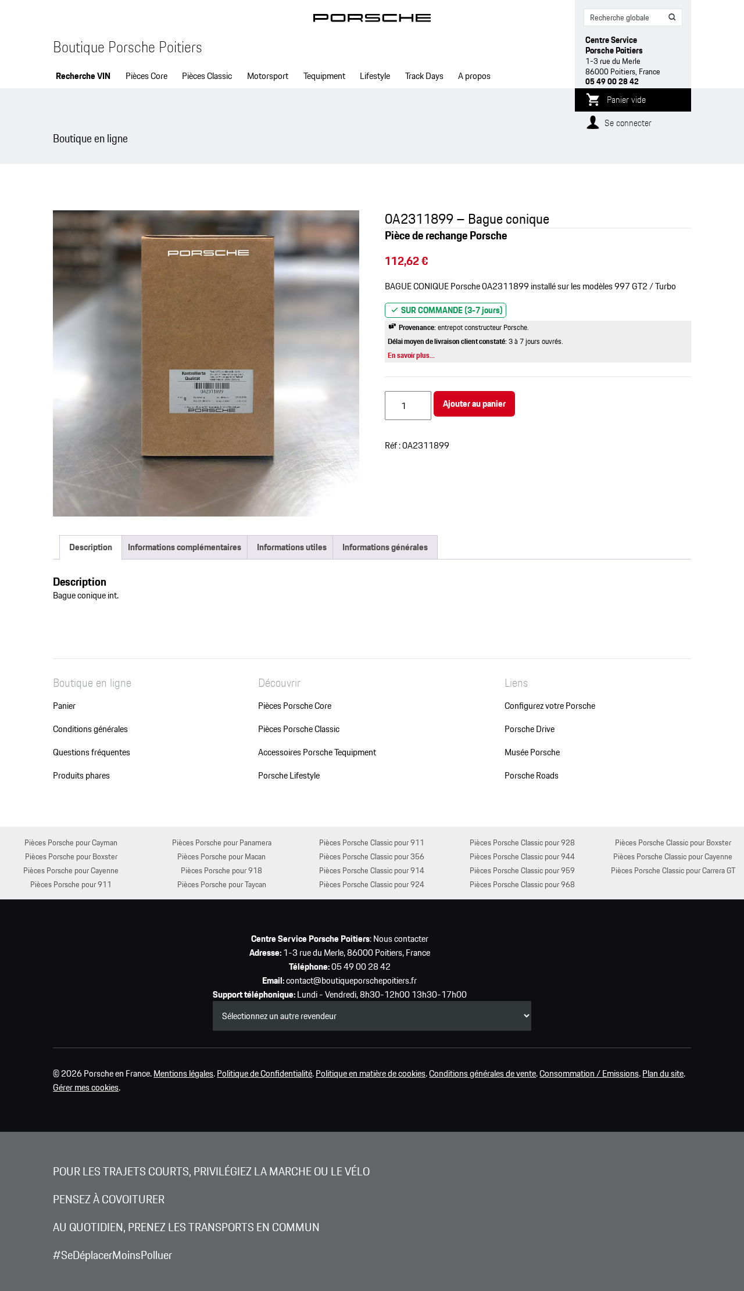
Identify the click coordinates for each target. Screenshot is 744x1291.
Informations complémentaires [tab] (184, 547)
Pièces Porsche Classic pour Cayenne (672, 856)
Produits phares (81, 776)
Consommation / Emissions (589, 1074)
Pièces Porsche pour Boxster (71, 856)
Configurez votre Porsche (550, 706)
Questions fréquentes (91, 752)
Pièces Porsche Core (294, 706)
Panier (64, 706)
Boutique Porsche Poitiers (127, 47)
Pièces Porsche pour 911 (71, 884)
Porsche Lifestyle (289, 776)
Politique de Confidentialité (264, 1074)
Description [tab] (90, 547)
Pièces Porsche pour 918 (221, 870)
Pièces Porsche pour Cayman (70, 842)
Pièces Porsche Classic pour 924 (371, 884)
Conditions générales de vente (482, 1074)
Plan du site (663, 1074)
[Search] (672, 17)
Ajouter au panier (474, 403)
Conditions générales (90, 729)
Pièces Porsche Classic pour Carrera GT (673, 870)
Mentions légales (183, 1074)
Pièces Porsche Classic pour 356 (371, 856)
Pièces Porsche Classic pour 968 (522, 884)
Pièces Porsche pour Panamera (221, 842)
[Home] (372, 20)
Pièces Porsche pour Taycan (221, 884)
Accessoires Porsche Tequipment (317, 752)
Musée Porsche (532, 752)
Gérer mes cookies (86, 1088)
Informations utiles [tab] (292, 547)
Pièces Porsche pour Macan (221, 856)
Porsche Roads (532, 776)
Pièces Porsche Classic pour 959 (522, 870)
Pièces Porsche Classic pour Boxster (673, 842)
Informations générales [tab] (385, 547)
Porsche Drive (530, 729)
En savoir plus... (411, 355)
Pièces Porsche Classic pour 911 (371, 842)
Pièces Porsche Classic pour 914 (371, 870)
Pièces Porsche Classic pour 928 (522, 842)
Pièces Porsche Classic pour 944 (522, 856)
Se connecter (628, 123)
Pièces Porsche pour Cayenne (71, 870)
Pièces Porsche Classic (298, 729)
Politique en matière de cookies (370, 1074)
